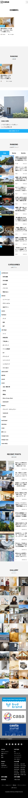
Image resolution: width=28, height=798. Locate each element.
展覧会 (4, 394)
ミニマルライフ (6, 364)
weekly (14, 153)
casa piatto (16, 772)
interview (3, 424)
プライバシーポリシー (21, 785)
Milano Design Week (8, 398)
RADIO (4, 416)
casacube (3, 25)
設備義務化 (14, 10)
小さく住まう (6, 367)
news (2, 428)
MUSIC (3, 375)
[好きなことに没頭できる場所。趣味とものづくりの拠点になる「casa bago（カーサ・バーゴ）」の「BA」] (7, 466)
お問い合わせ (14, 787)
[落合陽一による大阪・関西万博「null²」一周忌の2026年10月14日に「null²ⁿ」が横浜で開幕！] (7, 486)
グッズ (4, 318)
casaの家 (16, 761)
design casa (4, 439)
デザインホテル (6, 303)
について (14, 130)
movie (3, 379)
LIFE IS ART (4, 371)
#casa (13, 791)
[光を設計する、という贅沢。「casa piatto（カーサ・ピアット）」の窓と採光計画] (7, 536)
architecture (4, 273)
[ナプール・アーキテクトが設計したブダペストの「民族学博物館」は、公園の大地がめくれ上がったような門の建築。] (7, 506)
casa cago (22, 771)
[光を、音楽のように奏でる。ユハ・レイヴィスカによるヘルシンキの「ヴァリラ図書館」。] (7, 476)
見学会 (4, 390)
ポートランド (6, 345)
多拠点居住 (5, 337)
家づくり (3, 432)
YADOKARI (5, 413)
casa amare (16, 765)
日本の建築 (5, 280)
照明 (4, 322)
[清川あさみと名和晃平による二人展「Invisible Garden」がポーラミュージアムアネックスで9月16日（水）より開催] (7, 556)
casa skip (22, 769)
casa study (4, 443)
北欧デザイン (6, 307)
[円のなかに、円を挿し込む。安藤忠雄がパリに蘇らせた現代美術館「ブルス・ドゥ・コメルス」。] (7, 546)
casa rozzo (22, 772)
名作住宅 (5, 284)
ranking (14, 57)
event (3, 383)
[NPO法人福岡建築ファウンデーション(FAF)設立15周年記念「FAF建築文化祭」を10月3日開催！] (7, 516)
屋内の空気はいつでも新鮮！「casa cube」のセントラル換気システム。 (7, 30)
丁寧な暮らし (6, 341)
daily (4, 153)
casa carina (23, 765)
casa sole (22, 763)
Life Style (4, 330)
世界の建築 (5, 276)
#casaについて (8, 785)
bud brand (4, 420)
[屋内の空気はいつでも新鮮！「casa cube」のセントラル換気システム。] (7, 22)
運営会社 (14, 785)
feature (3, 405)
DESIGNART (6, 401)
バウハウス (5, 288)
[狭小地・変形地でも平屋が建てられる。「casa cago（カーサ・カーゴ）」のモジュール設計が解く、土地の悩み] (7, 496)
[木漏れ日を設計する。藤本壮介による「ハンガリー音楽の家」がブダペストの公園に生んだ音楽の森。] (7, 526)
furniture (3, 314)
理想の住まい (6, 292)
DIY (3, 352)
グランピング (6, 356)
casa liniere (16, 767)
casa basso (16, 769)
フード (4, 333)
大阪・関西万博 (6, 386)
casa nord (22, 767)
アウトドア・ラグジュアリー (9, 409)
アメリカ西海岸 (6, 349)
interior (3, 295)
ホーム (3, 785)
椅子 (4, 326)
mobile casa (23, 774)
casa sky (16, 771)
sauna (3, 311)
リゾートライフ (6, 360)
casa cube (5, 121)
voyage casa (4, 436)
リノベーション (6, 299)
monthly (23, 153)
